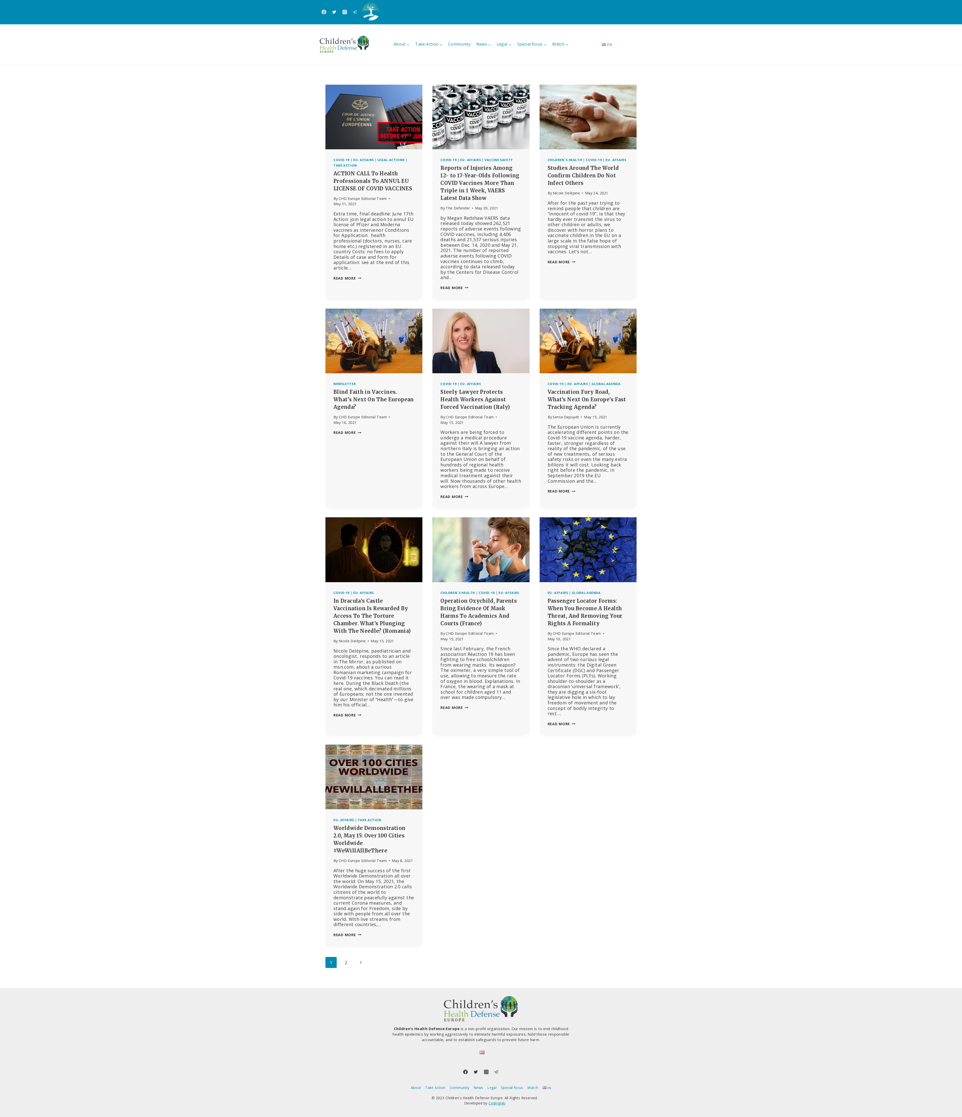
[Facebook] (323, 12)
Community (459, 44)
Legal (492, 1087)
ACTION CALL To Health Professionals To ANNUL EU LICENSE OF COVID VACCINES (372, 181)
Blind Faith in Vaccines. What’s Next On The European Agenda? (373, 399)
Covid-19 (341, 160)
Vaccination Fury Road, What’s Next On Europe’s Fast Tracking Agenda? (587, 399)
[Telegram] (354, 12)
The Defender (458, 208)
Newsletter (344, 384)
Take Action (345, 165)
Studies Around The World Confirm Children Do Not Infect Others (583, 175)
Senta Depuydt (566, 417)
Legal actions (391, 160)
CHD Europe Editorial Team (363, 198)
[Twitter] (334, 12)
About (416, 1087)
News (478, 1087)
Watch (532, 1087)
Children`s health (565, 160)
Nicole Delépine (566, 193)
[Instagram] (344, 12)
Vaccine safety (499, 160)
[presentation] (373, 117)
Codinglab (497, 1103)
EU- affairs (363, 160)
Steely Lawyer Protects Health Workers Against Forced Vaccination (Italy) (475, 399)
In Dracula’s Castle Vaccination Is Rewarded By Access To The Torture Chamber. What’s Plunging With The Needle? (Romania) (372, 616)
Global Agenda (605, 384)
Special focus (512, 1087)
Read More (347, 278)
